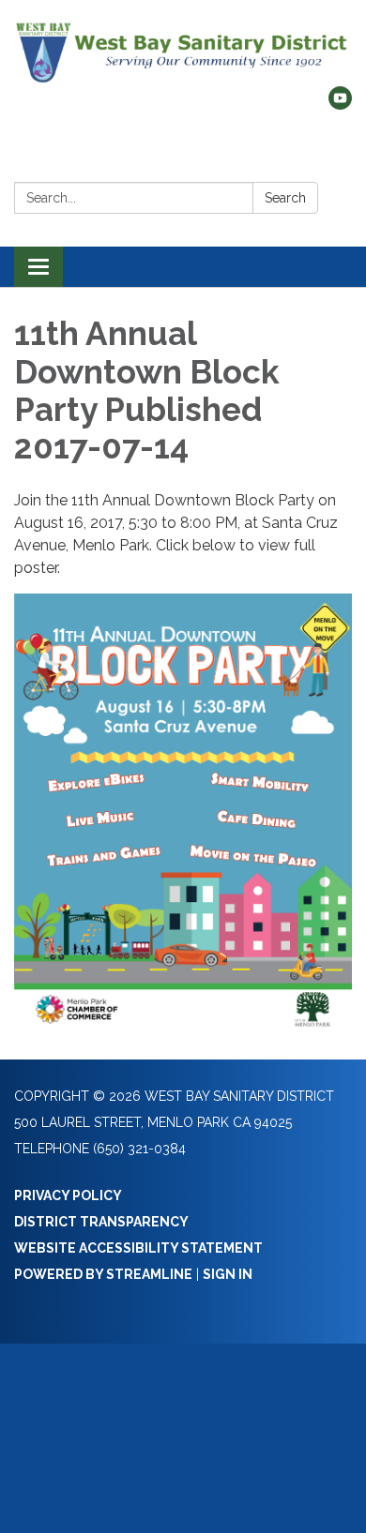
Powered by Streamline (103, 1274)
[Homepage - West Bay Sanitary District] (183, 52)
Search (285, 197)
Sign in (227, 1274)
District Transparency (101, 1221)
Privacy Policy (68, 1195)
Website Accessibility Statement (138, 1247)
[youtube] (340, 104)
